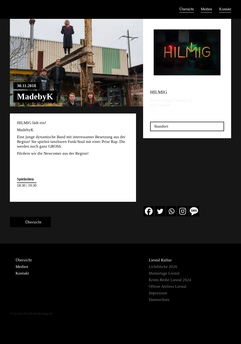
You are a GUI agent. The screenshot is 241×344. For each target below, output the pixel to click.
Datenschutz (159, 299)
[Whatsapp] (171, 211)
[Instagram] (182, 211)
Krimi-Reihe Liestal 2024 (170, 280)
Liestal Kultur (160, 260)
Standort (161, 126)
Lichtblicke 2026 (163, 266)
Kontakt (225, 9)
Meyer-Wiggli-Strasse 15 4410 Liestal (171, 102)
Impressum (158, 293)
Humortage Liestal (164, 273)
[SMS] (194, 211)
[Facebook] (149, 211)
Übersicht (186, 9)
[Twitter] (160, 211)
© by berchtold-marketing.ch (31, 313)
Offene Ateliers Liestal (167, 286)
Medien (206, 9)
